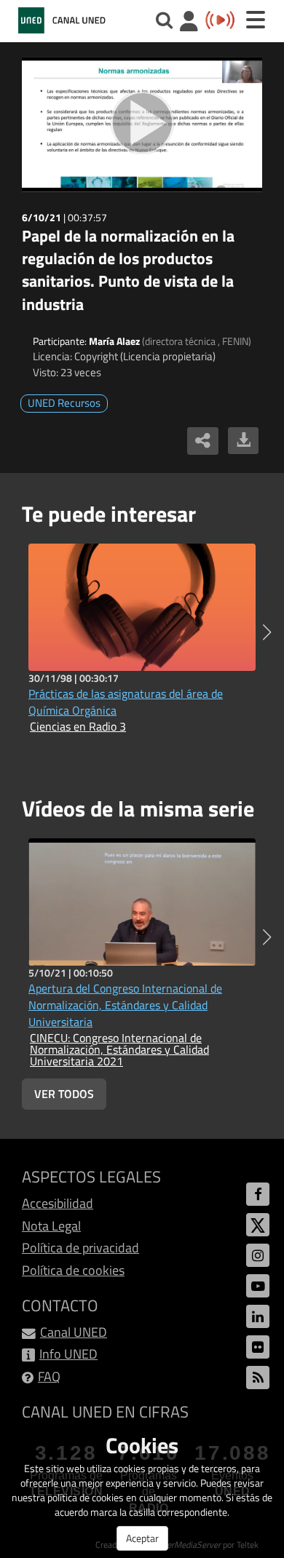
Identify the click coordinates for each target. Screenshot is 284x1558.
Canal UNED (73, 1332)
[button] (267, 632)
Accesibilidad (57, 1203)
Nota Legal (51, 1226)
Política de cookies (73, 1270)
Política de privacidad (80, 1247)
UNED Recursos (64, 402)
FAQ (49, 1376)
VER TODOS (64, 1093)
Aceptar (142, 1538)
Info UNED (68, 1354)
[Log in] (189, 23)
